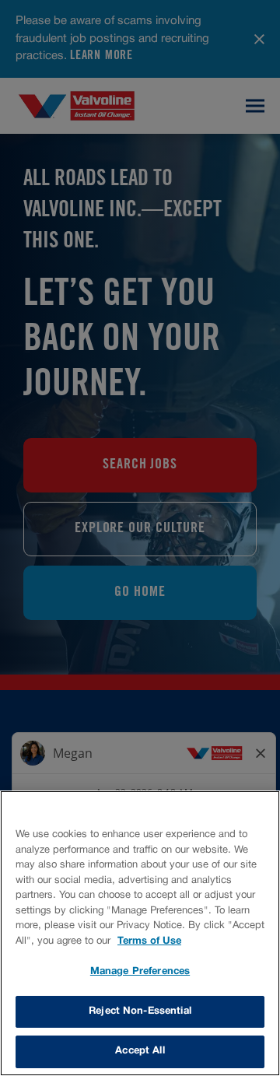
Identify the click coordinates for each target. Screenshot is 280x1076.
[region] (140, 933)
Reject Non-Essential (140, 1011)
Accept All (139, 1051)
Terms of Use (149, 941)
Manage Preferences (140, 971)
